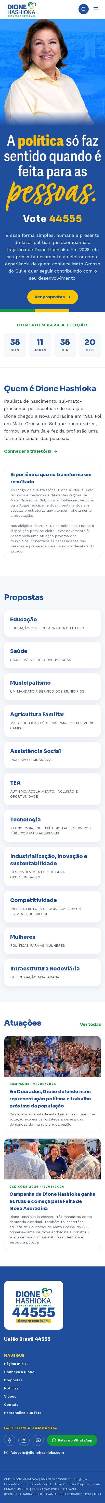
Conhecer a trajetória (27, 451)
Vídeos (10, 1396)
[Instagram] (24, 1440)
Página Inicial (16, 1364)
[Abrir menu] (96, 9)
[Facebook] (9, 1440)
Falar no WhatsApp (75, 1440)
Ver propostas (49, 297)
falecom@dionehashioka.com (37, 1452)
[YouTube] (38, 1440)
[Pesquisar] (83, 9)
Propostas (13, 1380)
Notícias (11, 1388)
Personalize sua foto (23, 1413)
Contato (11, 1404)
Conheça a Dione (19, 1372)
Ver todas (90, 1024)
